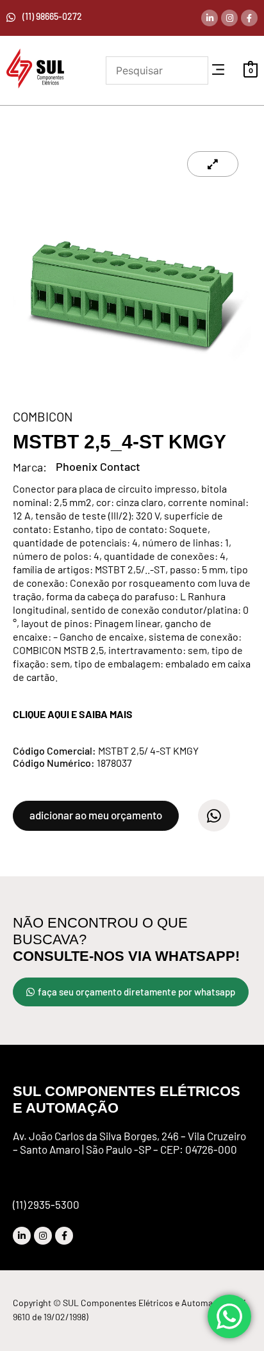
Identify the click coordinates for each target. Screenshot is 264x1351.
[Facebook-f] (249, 18)
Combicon (43, 416)
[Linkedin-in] (209, 18)
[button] (218, 70)
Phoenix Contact (98, 466)
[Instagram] (229, 18)
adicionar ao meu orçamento (95, 814)
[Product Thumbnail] (212, 164)
